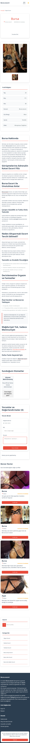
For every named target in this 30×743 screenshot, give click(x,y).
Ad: (4, 427)
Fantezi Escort (7, 643)
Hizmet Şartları (5, 726)
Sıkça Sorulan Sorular (6, 721)
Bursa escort (5, 3)
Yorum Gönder (15, 448)
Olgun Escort (7, 638)
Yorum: (5, 435)
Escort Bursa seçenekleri (19, 349)
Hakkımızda (4, 719)
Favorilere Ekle (15, 34)
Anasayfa (3, 10)
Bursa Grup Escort (8, 652)
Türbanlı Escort (7, 647)
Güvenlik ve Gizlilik (6, 724)
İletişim (3, 711)
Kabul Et (15, 739)
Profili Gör (15, 502)
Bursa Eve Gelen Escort (9, 662)
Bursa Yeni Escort (8, 657)
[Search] (4, 625)
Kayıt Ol (3, 708)
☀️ (28, 3)
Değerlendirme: (7, 420)
